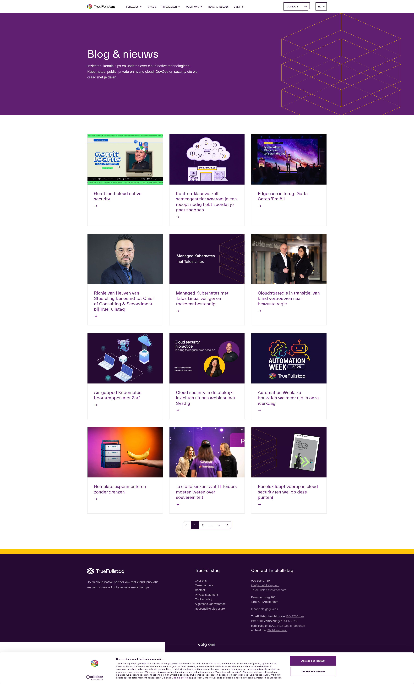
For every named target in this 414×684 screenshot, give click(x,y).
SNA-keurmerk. (277, 630)
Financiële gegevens (264, 609)
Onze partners (204, 585)
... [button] (211, 525)
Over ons (201, 580)
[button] (227, 525)
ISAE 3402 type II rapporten (287, 625)
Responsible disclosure (210, 608)
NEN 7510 (290, 621)
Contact (200, 590)
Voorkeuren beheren (313, 671)
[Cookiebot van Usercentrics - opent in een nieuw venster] (95, 677)
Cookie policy (180, 677)
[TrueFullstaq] (101, 6)
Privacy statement (206, 594)
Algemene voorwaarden (210, 604)
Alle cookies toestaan (313, 660)
